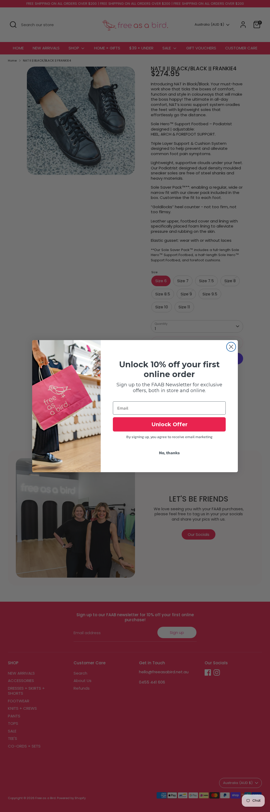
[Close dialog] (231, 346)
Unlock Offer (169, 424)
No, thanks (169, 452)
